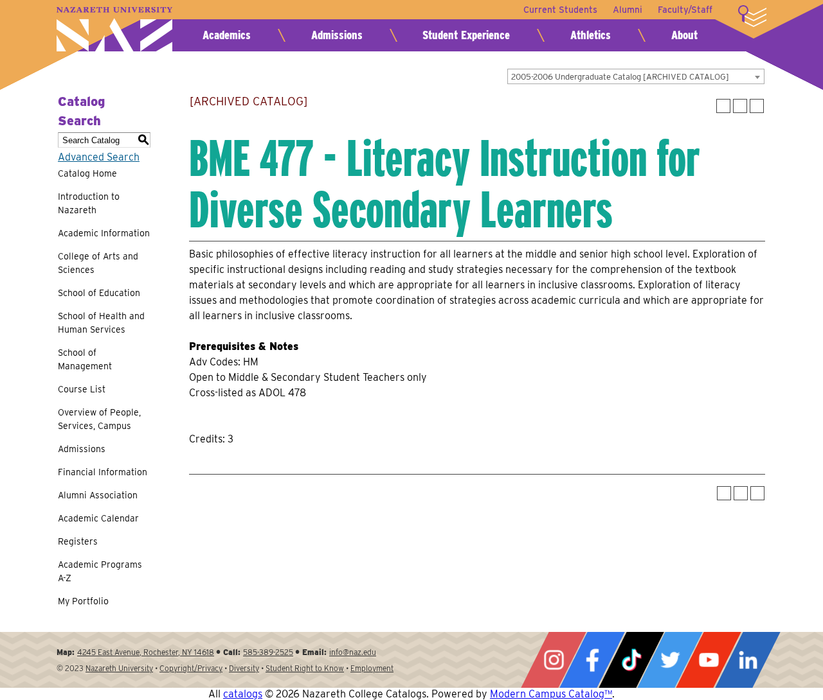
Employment (371, 668)
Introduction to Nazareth (89, 203)
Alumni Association (98, 495)
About (684, 35)
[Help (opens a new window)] (757, 106)
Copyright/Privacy (190, 668)
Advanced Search (99, 157)
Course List (81, 389)
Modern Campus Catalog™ (551, 694)
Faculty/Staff (685, 9)
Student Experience (466, 35)
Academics (227, 35)
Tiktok (631, 660)
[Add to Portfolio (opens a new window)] (723, 106)
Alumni (627, 9)
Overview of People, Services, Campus (99, 419)
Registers (78, 541)
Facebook (592, 660)
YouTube (708, 660)
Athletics (590, 35)
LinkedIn (747, 660)
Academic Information (104, 233)
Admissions (337, 35)
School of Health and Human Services (101, 323)
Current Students (560, 9)
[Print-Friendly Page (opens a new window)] (740, 106)
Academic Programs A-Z (100, 571)
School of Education (99, 293)
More (752, 16)
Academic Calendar (98, 518)
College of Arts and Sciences (98, 263)
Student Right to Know (305, 668)
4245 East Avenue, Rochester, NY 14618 (145, 652)
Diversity (244, 668)
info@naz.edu (352, 652)
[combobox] (635, 76)
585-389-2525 (268, 652)
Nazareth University (114, 29)
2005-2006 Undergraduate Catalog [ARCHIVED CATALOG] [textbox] (620, 77)
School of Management (85, 359)
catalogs (242, 694)
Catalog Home (87, 173)
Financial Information (102, 472)
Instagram (553, 660)
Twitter (669, 660)
